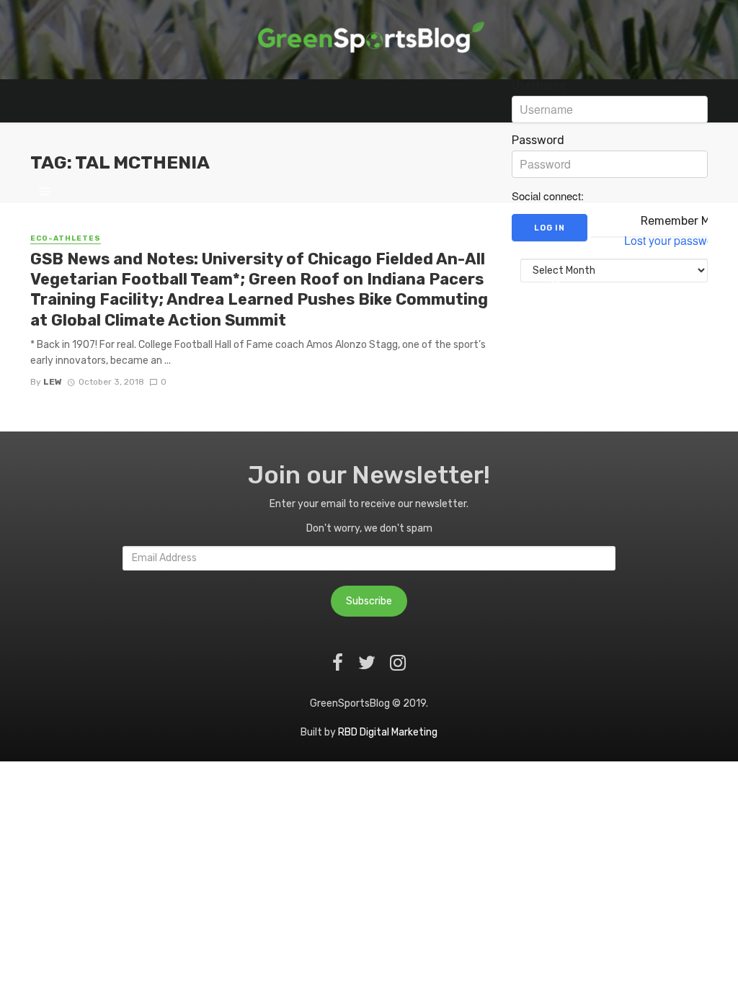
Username (539, 85)
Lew (52, 382)
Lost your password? (677, 240)
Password (538, 140)
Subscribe (369, 601)
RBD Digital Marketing (387, 732)
